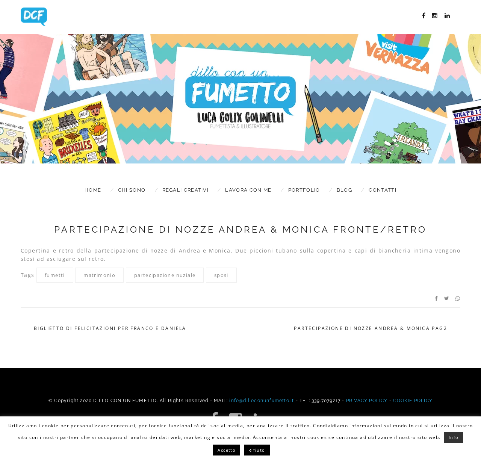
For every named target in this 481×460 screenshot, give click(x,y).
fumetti (55, 275)
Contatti (382, 190)
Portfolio (304, 190)
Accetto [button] (227, 450)
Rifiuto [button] (256, 450)
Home (93, 190)
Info (454, 437)
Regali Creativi (185, 190)
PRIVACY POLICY (367, 400)
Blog (344, 190)
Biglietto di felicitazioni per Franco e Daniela (110, 328)
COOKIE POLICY (413, 400)
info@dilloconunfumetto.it (261, 400)
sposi (221, 275)
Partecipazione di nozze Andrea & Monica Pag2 (370, 328)
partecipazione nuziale (165, 275)
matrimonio (99, 275)
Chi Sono (131, 190)
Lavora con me (248, 190)
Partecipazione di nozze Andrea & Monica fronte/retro (240, 229)
